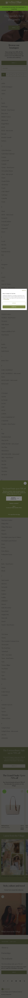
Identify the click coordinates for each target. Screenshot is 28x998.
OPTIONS (14, 303)
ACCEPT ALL (14, 306)
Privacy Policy (6, 299)
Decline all (24, 290)
